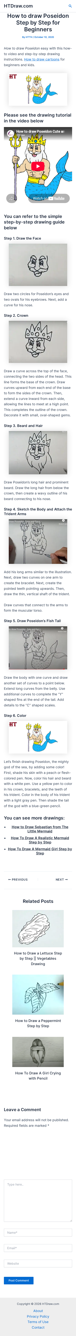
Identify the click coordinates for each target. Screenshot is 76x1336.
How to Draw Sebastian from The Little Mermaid (40, 829)
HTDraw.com (18, 6)
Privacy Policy (38, 1316)
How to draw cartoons (41, 59)
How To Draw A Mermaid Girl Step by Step (40, 851)
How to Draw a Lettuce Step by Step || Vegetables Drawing (38, 958)
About (38, 1311)
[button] (70, 6)
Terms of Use (38, 1322)
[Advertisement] (38, 1156)
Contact (38, 1327)
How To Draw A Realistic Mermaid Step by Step (40, 840)
